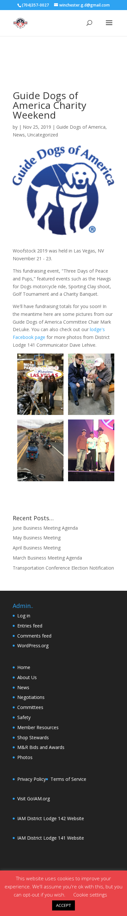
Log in (23, 616)
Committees (30, 707)
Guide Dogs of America (81, 127)
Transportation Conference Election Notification (63, 568)
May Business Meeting (37, 538)
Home (23, 667)
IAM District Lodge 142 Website (50, 818)
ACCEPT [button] (63, 905)
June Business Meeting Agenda (45, 528)
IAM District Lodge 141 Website (50, 838)
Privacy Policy (31, 779)
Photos (25, 757)
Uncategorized (42, 135)
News (19, 135)
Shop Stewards (33, 737)
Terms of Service (68, 779)
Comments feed (34, 636)
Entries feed (29, 626)
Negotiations (31, 697)
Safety (24, 717)
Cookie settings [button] (90, 894)
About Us (27, 677)
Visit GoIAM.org (33, 798)
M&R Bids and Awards (40, 747)
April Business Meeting (37, 548)
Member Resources (38, 727)
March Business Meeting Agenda (47, 558)
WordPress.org (33, 645)
